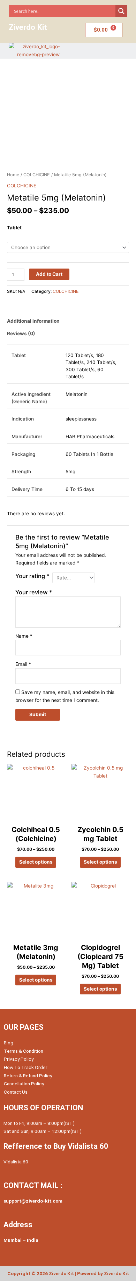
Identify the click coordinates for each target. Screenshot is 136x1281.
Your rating (32, 575)
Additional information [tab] (33, 321)
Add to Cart (49, 274)
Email (23, 664)
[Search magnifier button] (121, 11)
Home (13, 174)
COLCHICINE (36, 174)
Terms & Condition (23, 1051)
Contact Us (16, 1092)
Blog (8, 1042)
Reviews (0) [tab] (21, 333)
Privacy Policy (18, 1059)
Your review (33, 592)
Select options (36, 862)
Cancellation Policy (24, 1083)
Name (23, 636)
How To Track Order (25, 1067)
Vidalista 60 (15, 1161)
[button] (102, 50)
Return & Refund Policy (28, 1075)
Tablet (14, 227)
